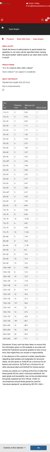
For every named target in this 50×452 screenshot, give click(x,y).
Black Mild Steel (23, 39)
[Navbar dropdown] (2, 20)
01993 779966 (34, 3)
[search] (42, 20)
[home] (3, 39)
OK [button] (38, 448)
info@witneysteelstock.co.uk (39, 6)
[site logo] (5, 2)
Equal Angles (38, 39)
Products (10, 39)
